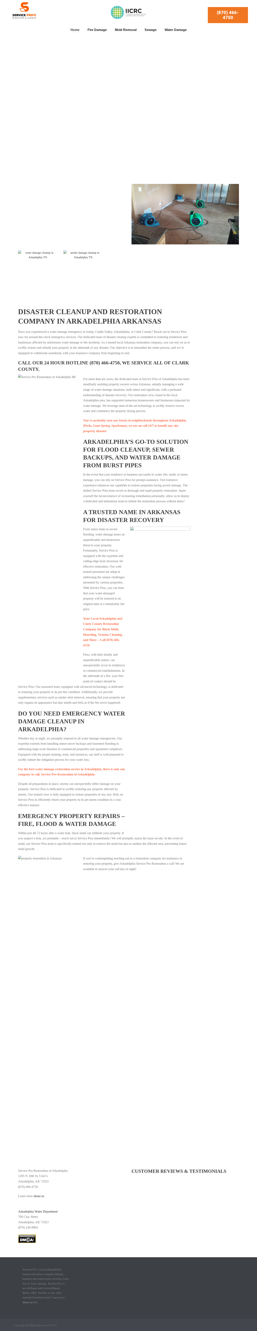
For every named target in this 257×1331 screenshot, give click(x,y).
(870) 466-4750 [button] (228, 15)
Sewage (151, 30)
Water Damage (176, 30)
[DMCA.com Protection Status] (27, 1238)
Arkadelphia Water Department (38, 1211)
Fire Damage (97, 30)
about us (39, 1196)
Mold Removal (126, 30)
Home (75, 30)
